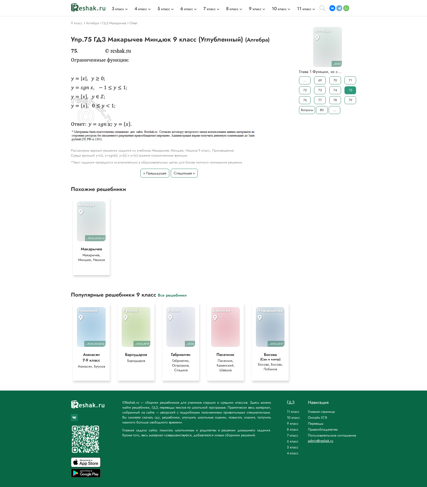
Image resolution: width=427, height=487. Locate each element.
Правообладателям (323, 429)
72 (305, 90)
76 (305, 100)
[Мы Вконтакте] (74, 417)
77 (320, 100)
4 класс (293, 453)
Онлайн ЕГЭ (317, 417)
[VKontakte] (332, 8)
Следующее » (184, 173)
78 (335, 100)
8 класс (293, 429)
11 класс (293, 411)
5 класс (293, 447)
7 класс (292, 435)
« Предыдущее (154, 173)
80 (322, 110)
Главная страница (321, 411)
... (304, 80)
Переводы (315, 423)
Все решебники (172, 295)
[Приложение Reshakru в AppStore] (86, 466)
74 (335, 90)
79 (350, 100)
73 (320, 90)
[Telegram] (339, 8)
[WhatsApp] (346, 8)
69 (320, 80)
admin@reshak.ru (320, 440)
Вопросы (307, 110)
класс (118, 8)
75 (350, 90)
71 (350, 80)
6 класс (293, 441)
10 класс (293, 417)
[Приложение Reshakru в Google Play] (86, 476)
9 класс (293, 423)
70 (335, 80)
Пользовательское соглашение (332, 435)
